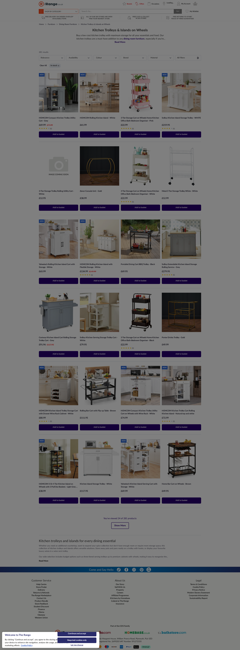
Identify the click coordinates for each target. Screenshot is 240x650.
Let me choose (77, 645)
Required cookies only (77, 640)
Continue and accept (77, 634)
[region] (50, 640)
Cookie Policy (26, 646)
